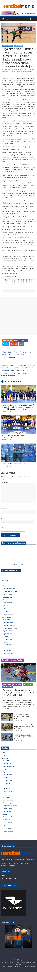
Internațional (6, 605)
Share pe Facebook (20, 341)
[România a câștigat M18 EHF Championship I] (18, 416)
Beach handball (7, 583)
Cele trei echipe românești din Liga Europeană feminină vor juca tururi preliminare (24, 726)
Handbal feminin (6, 580)
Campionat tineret (8, 586)
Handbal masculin (7, 45)
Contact (3, 875)
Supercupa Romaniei (9, 614)
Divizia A (5, 600)
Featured (3, 578)
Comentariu (5, 482)
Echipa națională (7, 603)
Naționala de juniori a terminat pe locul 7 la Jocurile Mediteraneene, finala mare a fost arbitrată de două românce (18, 407)
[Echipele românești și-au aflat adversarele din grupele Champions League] (7, 734)
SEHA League (8, 644)
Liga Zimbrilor (18, 45)
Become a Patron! (18, 565)
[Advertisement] (18, 316)
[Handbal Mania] (3, 19)
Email (21, 344)
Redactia (14, 69)
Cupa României (7, 594)
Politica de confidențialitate (9, 878)
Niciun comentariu (24, 69)
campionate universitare (10, 591)
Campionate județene (9, 588)
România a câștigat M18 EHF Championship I (13, 436)
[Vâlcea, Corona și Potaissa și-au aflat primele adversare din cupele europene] (7, 714)
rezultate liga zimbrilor (21, 71)
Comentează (7, 341)
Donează (14, 344)
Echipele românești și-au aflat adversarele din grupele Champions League (24, 736)
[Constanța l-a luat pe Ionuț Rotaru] (18, 445)
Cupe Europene (7, 597)
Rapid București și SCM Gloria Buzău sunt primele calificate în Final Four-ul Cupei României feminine (18, 354)
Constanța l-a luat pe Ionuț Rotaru (15, 464)
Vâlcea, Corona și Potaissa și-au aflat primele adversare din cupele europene (23, 716)
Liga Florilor (6, 611)
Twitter (5, 344)
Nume (3, 508)
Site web (3, 528)
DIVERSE (3, 575)
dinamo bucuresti (10, 71)
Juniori (4, 608)
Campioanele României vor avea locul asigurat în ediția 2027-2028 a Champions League (18, 692)
